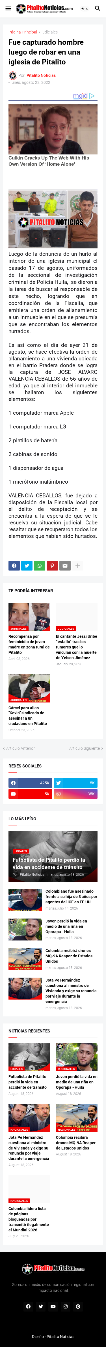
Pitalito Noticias (60, 1336)
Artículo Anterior (20, 748)
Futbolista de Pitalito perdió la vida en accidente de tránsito (27, 1082)
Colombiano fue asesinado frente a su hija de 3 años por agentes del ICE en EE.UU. (71, 896)
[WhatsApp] (39, 566)
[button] (8, 9)
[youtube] (53, 1307)
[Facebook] (14, 566)
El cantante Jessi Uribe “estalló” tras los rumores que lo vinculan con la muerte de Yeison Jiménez (76, 647)
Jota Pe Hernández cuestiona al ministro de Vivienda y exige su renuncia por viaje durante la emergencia (71, 991)
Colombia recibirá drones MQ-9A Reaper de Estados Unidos (69, 956)
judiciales (50, 32)
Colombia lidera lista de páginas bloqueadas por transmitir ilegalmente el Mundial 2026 (28, 1219)
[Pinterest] (52, 566)
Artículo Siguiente (84, 748)
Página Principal (22, 32)
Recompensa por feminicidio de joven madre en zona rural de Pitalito (29, 644)
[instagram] (65, 1307)
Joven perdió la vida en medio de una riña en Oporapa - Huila (66, 926)
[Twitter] (27, 566)
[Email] (65, 566)
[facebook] (28, 1307)
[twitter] (41, 1307)
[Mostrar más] (77, 566)
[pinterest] (78, 1307)
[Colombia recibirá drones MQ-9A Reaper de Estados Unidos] (25, 959)
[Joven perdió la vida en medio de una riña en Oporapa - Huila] (25, 929)
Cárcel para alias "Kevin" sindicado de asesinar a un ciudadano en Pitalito (27, 716)
